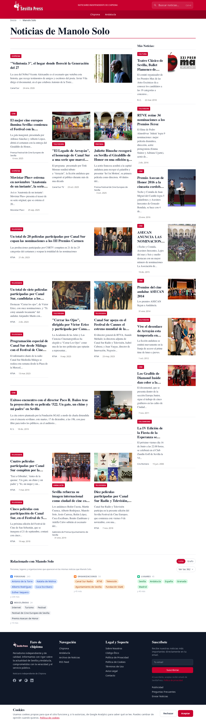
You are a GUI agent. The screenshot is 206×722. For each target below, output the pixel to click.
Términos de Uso (115, 666)
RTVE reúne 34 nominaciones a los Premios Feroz (151, 119)
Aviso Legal (112, 671)
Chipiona (95, 14)
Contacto (110, 675)
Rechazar (168, 713)
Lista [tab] (180, 561)
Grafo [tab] (190, 561)
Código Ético (112, 652)
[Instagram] (26, 680)
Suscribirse (173, 670)
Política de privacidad (173, 680)
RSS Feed (64, 661)
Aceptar (185, 713)
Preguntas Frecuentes (164, 691)
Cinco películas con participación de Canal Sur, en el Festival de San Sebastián (28, 515)
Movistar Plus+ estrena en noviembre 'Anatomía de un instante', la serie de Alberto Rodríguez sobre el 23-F (28, 186)
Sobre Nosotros (114, 648)
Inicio (13, 20)
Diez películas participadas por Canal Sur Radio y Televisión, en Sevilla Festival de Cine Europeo (113, 500)
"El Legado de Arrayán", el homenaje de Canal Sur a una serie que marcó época (71, 157)
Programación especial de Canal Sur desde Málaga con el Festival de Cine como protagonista (29, 347)
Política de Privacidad (117, 657)
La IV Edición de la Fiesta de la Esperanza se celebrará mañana (150, 434)
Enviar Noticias (160, 696)
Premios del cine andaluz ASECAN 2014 (150, 291)
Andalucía (110, 14)
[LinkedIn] (31, 680)
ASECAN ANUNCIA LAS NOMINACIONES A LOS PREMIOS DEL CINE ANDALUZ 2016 (151, 243)
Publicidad (157, 687)
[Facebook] (14, 680)
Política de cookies (50, 717)
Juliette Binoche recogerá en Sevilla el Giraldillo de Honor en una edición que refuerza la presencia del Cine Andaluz (113, 159)
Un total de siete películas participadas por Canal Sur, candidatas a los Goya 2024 (28, 296)
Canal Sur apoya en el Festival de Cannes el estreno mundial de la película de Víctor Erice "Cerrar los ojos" (111, 328)
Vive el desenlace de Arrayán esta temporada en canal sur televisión (149, 335)
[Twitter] (20, 680)
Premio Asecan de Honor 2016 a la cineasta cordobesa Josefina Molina (151, 184)
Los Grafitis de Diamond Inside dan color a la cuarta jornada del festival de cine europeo (150, 384)
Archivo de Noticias (69, 657)
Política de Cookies (116, 661)
